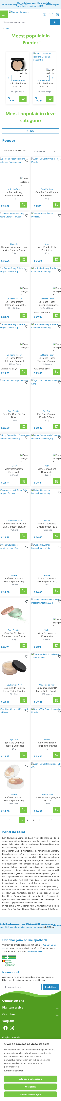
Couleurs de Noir (14, 521)
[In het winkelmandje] (23, 99)
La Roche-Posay (17, 80)
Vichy (14, 466)
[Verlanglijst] (51, 14)
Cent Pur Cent (47, 189)
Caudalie (14, 244)
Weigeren (30, 1086)
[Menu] (4, 14)
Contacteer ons (13, 1001)
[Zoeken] (55, 22)
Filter (32, 130)
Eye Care (47, 411)
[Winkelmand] (57, 14)
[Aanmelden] (44, 14)
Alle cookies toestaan (30, 1078)
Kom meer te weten (13, 1070)
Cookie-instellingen (30, 1094)
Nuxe (47, 244)
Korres (47, 740)
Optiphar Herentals (11, 1037)
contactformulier (34, 951)
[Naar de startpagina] (24, 14)
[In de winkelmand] (23, 204)
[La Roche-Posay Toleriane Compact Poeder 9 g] (17, 65)
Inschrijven (50, 987)
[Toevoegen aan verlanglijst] (26, 160)
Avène (47, 521)
